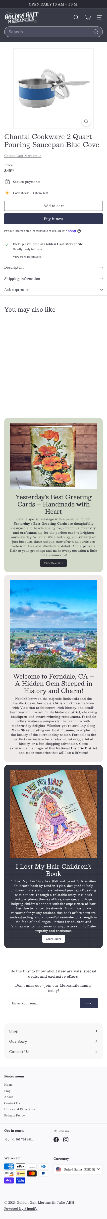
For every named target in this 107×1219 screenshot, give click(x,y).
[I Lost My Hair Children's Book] (53, 814)
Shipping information (22, 278)
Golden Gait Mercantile (23, 155)
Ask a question (17, 289)
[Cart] (88, 17)
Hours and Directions (19, 1109)
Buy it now (53, 219)
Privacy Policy (14, 1115)
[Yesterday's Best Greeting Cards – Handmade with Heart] (53, 456)
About (8, 1096)
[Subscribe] (89, 1003)
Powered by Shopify (20, 1208)
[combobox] (53, 32)
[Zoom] (86, 121)
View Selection (53, 563)
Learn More (53, 938)
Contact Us (12, 1103)
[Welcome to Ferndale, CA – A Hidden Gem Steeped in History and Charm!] (53, 624)
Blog (7, 1090)
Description (14, 267)
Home (8, 1084)
